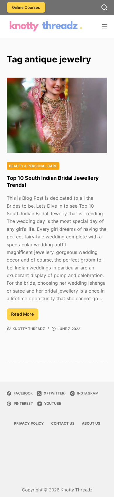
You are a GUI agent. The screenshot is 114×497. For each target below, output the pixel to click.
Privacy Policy (29, 423)
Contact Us (63, 423)
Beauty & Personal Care (33, 166)
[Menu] (104, 26)
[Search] (104, 7)
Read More (24, 315)
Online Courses (26, 7)
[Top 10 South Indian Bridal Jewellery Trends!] (57, 115)
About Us (91, 423)
